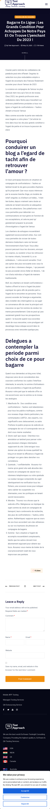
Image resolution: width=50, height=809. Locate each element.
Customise (25, 797)
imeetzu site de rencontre (25, 17)
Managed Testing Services (13, 700)
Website (8, 650)
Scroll (25, 53)
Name (8, 637)
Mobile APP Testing (10, 695)
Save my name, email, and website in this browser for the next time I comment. (21, 668)
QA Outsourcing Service (12, 705)
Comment (10, 616)
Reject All (25, 804)
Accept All (25, 791)
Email (28, 637)
